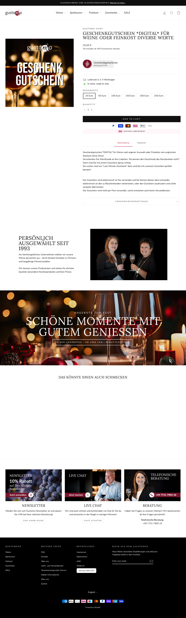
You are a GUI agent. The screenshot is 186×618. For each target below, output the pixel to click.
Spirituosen (76, 12)
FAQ (43, 552)
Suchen (44, 583)
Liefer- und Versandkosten (52, 565)
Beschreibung (123, 143)
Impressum (81, 552)
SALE (127, 12)
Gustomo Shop (93, 29)
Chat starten (93, 521)
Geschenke (111, 12)
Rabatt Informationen (50, 574)
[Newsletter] (33, 485)
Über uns (45, 561)
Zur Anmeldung (33, 521)
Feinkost (94, 12)
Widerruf (80, 565)
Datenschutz (82, 556)
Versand (116, 48)
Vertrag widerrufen (86, 570)
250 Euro (158, 95)
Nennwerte (90, 90)
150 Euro (130, 95)
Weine (60, 12)
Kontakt (44, 556)
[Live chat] (93, 485)
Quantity (89, 104)
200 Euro (144, 95)
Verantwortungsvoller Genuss (53, 570)
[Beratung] (152, 485)
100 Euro (115, 95)
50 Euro (102, 95)
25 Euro (89, 95)
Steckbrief (141, 143)
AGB (79, 561)
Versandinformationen (131, 201)
